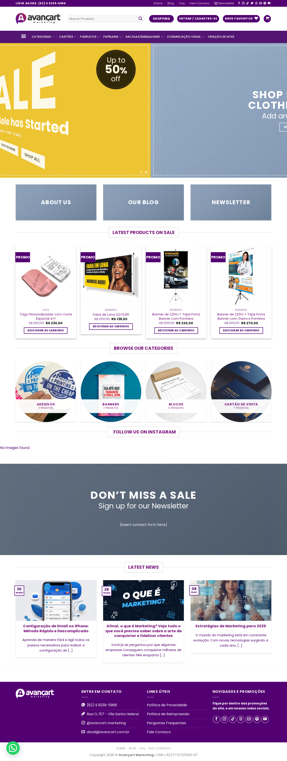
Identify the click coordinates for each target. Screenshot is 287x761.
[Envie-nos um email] (260, 3)
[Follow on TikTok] (247, 3)
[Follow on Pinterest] (264, 3)
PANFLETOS (88, 37)
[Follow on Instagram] (243, 3)
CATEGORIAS (41, 37)
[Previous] (11, 110)
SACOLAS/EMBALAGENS (143, 37)
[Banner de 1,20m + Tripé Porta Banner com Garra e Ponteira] (241, 275)
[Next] (276, 110)
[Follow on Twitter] (252, 3)
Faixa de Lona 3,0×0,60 (111, 315)
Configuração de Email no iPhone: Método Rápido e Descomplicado (56, 628)
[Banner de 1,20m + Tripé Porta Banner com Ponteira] (176, 275)
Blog (170, 3)
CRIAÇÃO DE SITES (221, 37)
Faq (182, 3)
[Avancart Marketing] (38, 19)
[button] (13, 748)
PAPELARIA (110, 37)
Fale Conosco (199, 3)
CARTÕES (66, 37)
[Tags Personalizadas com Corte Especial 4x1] (45, 275)
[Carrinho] (267, 18)
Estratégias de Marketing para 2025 (231, 626)
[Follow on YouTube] (269, 3)
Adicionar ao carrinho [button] (45, 330)
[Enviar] (140, 19)
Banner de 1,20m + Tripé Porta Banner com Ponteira (176, 316)
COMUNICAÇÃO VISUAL (184, 37)
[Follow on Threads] (256, 3)
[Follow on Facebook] (239, 3)
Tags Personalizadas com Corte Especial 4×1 (46, 316)
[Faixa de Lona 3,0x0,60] (110, 275)
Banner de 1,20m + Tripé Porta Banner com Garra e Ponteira (241, 316)
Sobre (158, 3)
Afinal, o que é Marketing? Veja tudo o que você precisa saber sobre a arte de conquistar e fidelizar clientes (143, 631)
